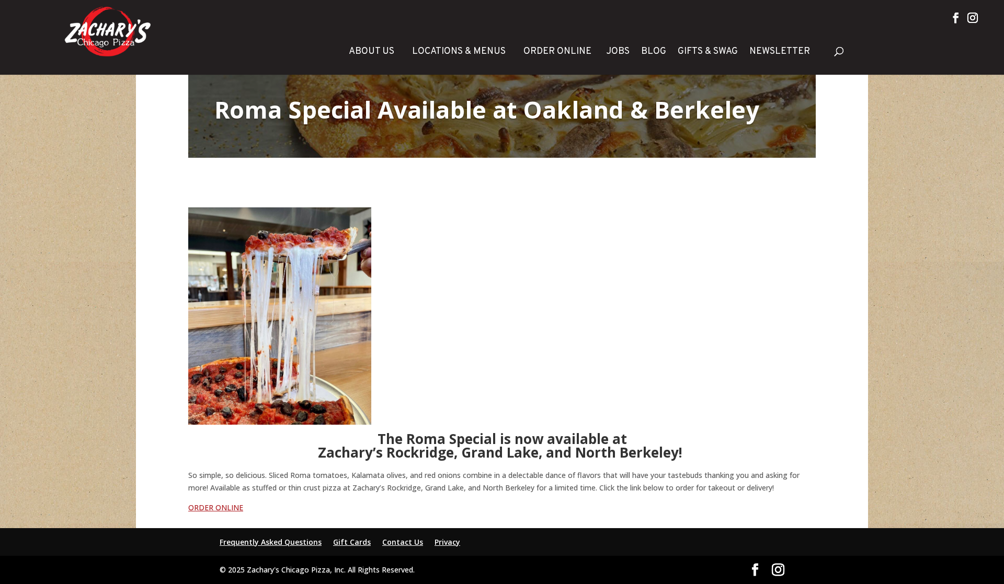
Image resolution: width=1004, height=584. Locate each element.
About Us (371, 51)
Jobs (618, 51)
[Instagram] (972, 18)
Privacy (447, 542)
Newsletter (779, 51)
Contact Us (402, 542)
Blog (653, 51)
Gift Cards (352, 542)
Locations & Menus (459, 51)
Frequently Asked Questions (271, 542)
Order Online (557, 51)
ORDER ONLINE (215, 507)
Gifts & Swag (708, 51)
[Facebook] (956, 18)
